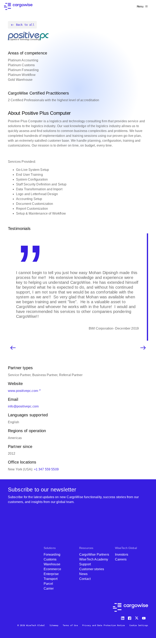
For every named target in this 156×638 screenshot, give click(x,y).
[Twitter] (137, 617)
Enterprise (51, 574)
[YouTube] (144, 617)
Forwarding (52, 554)
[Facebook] (130, 617)
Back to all (25, 24)
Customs (50, 559)
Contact (85, 579)
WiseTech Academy (93, 559)
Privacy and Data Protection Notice (103, 625)
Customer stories (91, 569)
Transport (50, 579)
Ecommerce (52, 569)
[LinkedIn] (123, 617)
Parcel (48, 583)
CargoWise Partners (94, 554)
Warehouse (52, 564)
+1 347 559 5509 (46, 469)
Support (85, 564)
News (83, 574)
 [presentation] (143, 348)
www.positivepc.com (23, 390)
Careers (121, 559)
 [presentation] (13, 348)
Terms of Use (70, 625)
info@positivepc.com (23, 406)
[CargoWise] (18, 6)
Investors (121, 554)
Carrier (49, 588)
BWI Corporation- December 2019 (114, 328)
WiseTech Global (126, 548)
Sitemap (54, 625)
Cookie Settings (138, 625)
